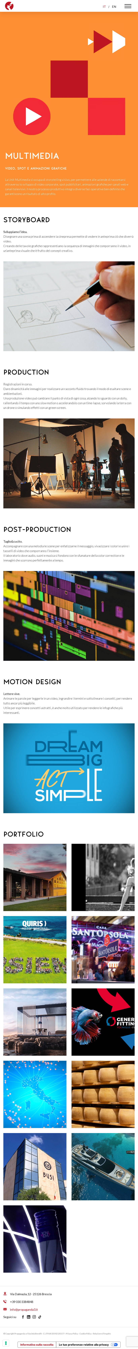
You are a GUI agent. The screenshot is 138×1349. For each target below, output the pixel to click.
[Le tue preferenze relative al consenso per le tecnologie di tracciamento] (6, 1343)
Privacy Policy (72, 1333)
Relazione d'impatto (102, 1333)
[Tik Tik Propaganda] (40, 1317)
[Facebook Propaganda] (24, 1317)
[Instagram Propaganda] (35, 1317)
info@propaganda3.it (24, 1309)
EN (114, 6)
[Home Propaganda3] (9, 5)
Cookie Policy (85, 1333)
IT (104, 6)
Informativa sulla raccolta (36, 1344)
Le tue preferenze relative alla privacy (84, 1344)
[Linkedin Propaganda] (29, 1317)
